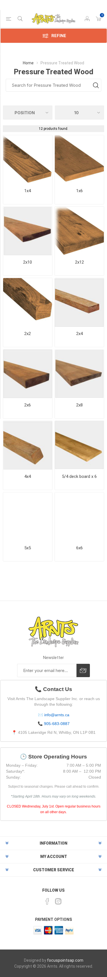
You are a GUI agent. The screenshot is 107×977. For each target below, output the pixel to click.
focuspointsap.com (65, 960)
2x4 (79, 333)
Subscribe (83, 670)
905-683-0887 (57, 723)
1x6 (79, 190)
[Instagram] (58, 901)
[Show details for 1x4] (27, 159)
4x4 (27, 476)
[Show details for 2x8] (79, 373)
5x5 (27, 547)
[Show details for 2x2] (27, 302)
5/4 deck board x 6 (79, 476)
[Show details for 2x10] (27, 231)
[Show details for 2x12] (79, 231)
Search (96, 85)
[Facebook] (47, 901)
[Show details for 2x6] (27, 373)
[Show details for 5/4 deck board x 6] (79, 445)
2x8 (79, 405)
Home (28, 63)
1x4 (27, 190)
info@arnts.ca (56, 715)
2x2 (27, 333)
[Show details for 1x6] (79, 159)
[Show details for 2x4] (79, 302)
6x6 (79, 547)
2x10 (27, 262)
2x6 (27, 405)
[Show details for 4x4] (27, 445)
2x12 (79, 262)
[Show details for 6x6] (79, 516)
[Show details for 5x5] (27, 516)
